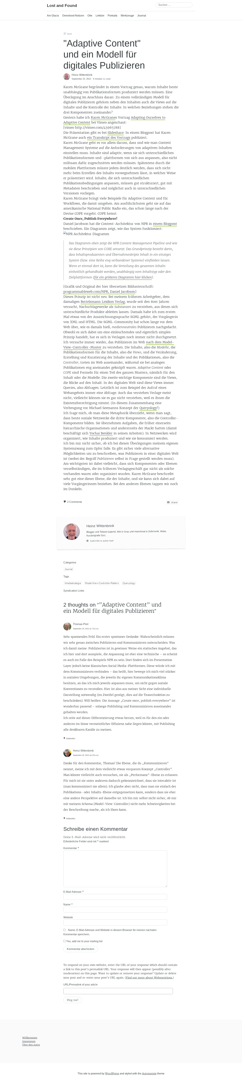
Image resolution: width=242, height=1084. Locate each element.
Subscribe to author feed (101, 541)
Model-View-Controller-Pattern (102, 583)
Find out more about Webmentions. (149, 977)
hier (103, 535)
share (174, 502)
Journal (141, 15)
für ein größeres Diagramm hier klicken (123, 277)
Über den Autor (31, 1044)
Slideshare (116, 133)
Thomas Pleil (80, 624)
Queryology (148, 408)
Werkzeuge (127, 15)
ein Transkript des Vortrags (108, 138)
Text (69, 33)
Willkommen (29, 1037)
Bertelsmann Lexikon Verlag (103, 302)
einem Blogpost (165, 224)
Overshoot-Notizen (73, 15)
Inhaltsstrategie (73, 583)
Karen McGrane (103, 117)
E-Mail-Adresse (73, 891)
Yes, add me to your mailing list (84, 941)
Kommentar (71, 848)
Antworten (70, 738)
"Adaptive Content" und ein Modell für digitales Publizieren (104, 54)
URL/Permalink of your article (80, 984)
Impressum (28, 1041)
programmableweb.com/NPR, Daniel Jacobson (99, 292)
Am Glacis (53, 15)
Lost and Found (62, 5)
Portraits (112, 15)
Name (68, 904)
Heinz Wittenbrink (83, 750)
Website (68, 917)
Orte (89, 15)
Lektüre (100, 15)
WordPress (112, 1073)
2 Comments (74, 501)
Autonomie (149, 1073)
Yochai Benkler (101, 433)
